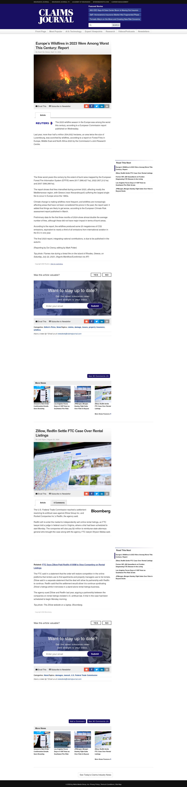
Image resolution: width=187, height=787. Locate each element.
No (107, 274)
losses (85, 327)
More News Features (102, 414)
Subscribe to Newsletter (61, 106)
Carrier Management (119, 2)
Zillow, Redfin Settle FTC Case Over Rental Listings (103, 406)
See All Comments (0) (99, 376)
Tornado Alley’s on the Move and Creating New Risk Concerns (115, 19)
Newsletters (143, 31)
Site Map (118, 784)
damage (78, 327)
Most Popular (55, 31)
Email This (41, 106)
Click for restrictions (57, 264)
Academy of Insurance (81, 2)
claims (71, 327)
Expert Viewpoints (93, 31)
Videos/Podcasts (126, 31)
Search (116, 25)
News (59, 327)
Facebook (91, 106)
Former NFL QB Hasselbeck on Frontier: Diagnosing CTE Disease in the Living (130, 178)
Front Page (40, 31)
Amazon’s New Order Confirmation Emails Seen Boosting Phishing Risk (41, 407)
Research (110, 31)
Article (43, 115)
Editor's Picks (50, 327)
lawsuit (67, 675)
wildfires (37, 330)
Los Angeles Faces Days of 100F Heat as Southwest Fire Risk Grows (62, 407)
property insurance (97, 327)
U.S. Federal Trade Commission (84, 675)
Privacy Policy (95, 784)
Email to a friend (86, 106)
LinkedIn (101, 106)
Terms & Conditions (107, 784)
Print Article (106, 106)
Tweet (96, 106)
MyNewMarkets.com (101, 2)
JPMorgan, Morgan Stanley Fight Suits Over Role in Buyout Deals (81, 407)
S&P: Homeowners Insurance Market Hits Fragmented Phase (114, 14)
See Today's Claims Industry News (95, 774)
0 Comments (59, 502)
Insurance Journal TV (61, 2)
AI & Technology (74, 31)
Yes (96, 274)
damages (59, 675)
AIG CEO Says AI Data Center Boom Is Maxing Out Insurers (114, 10)
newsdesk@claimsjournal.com (69, 333)
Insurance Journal (41, 2)
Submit (95, 305)
